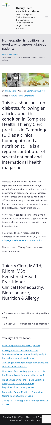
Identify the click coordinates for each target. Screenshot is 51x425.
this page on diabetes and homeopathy (22, 240)
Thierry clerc (10, 91)
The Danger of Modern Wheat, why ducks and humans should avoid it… (25, 364)
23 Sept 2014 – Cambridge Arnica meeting (25, 323)
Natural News (17, 96)
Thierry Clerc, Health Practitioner (33, 417)
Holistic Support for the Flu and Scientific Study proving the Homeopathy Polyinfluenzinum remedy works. (23, 384)
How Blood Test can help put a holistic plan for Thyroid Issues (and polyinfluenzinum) (24, 373)
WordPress (35, 420)
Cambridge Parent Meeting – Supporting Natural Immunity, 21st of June (22, 394)
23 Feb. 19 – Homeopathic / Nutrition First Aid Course (25, 402)
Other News (29, 96)
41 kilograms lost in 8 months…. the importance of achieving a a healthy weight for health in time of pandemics (24, 354)
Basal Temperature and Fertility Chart (21, 345)
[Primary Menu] (47, 17)
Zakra (23, 420)
